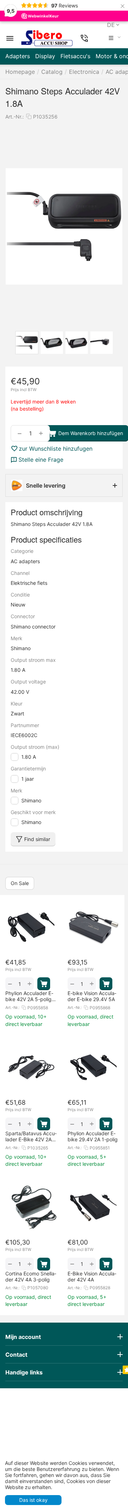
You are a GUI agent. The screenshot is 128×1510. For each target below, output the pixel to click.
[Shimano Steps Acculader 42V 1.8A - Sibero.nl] (64, 226)
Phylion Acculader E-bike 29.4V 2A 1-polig (93, 1136)
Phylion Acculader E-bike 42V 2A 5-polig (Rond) (29, 996)
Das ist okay (33, 1500)
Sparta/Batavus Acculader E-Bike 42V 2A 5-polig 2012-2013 (31, 1136)
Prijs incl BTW (24, 390)
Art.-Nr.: (14, 117)
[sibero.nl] (47, 38)
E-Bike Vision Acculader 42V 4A (92, 1276)
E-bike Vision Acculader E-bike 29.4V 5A (92, 996)
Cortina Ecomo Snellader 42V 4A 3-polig (30, 1276)
